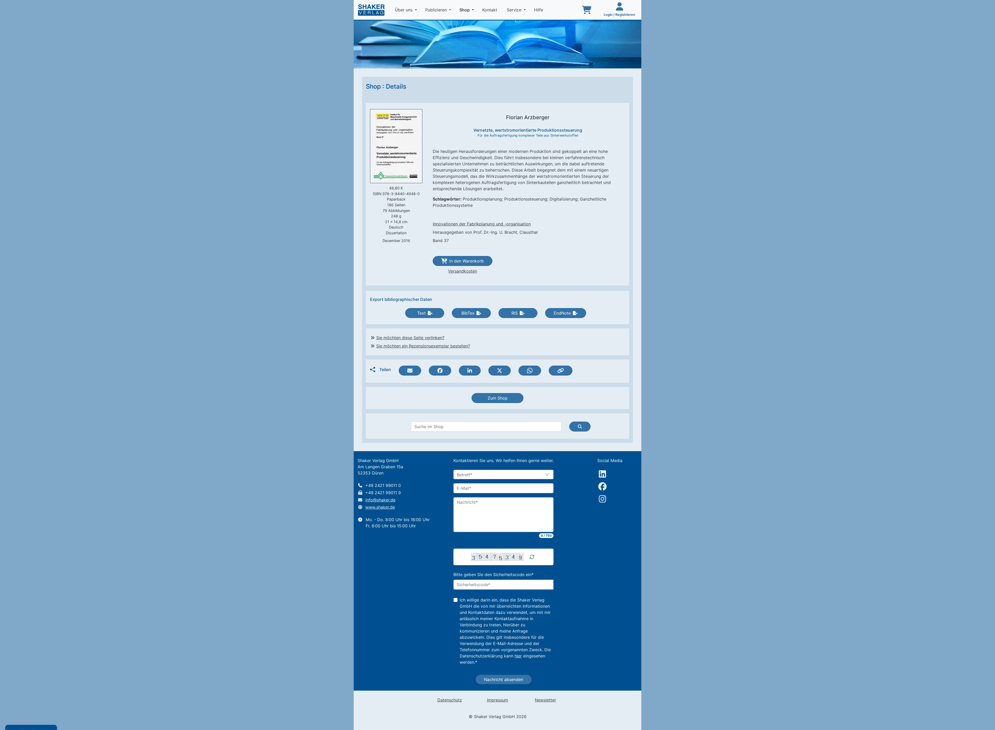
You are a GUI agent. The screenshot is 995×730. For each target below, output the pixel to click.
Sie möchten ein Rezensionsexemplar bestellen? (423, 346)
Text (421, 313)
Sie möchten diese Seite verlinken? (410, 337)
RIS (514, 313)
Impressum (497, 700)
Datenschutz (449, 700)
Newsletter (545, 700)
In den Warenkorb (466, 261)
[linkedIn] (602, 474)
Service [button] (515, 9)
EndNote (562, 313)
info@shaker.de (380, 499)
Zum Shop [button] (498, 398)
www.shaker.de (380, 507)
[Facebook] (602, 486)
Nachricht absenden (503, 679)
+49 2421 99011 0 (383, 485)
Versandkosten (462, 271)
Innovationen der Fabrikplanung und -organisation (482, 223)
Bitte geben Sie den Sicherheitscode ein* (493, 574)
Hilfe (539, 9)
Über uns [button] (404, 9)
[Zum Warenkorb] (586, 10)
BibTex (467, 313)
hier (518, 655)
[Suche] (580, 426)
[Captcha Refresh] (532, 557)
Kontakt (490, 9)
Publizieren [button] (436, 9)
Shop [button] (467, 9)
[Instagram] (602, 498)
